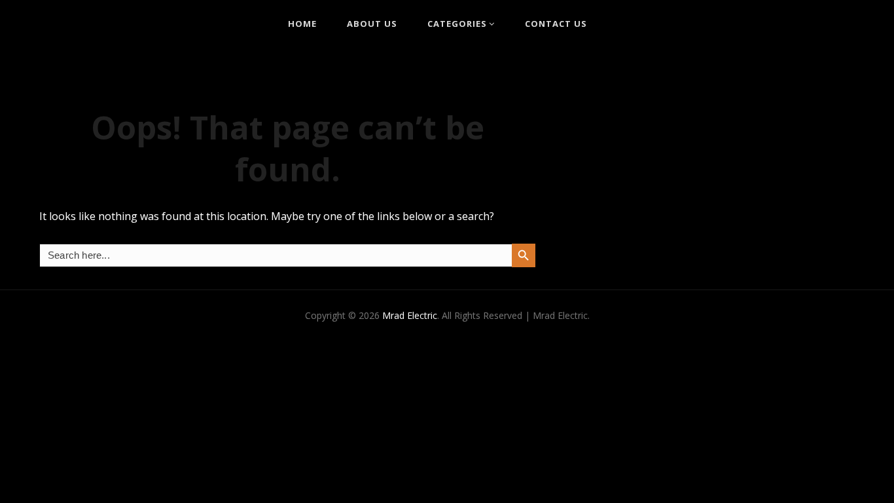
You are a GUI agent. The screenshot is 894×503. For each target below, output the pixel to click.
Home (302, 23)
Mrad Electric (409, 315)
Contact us (556, 23)
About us (372, 23)
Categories (457, 23)
